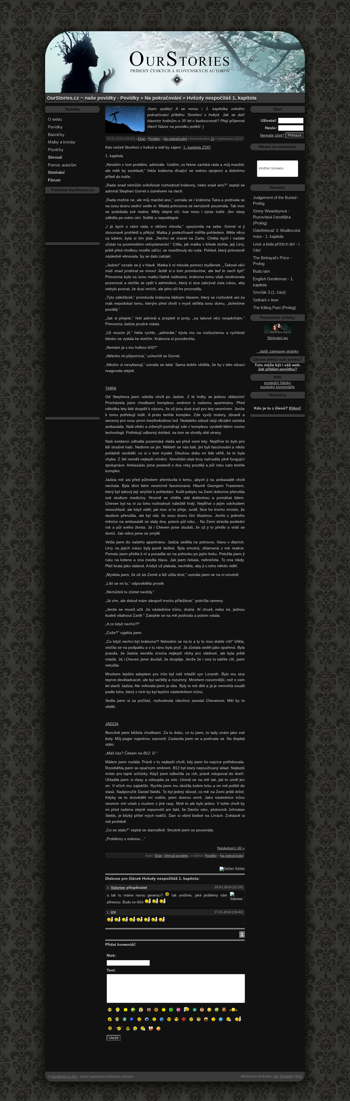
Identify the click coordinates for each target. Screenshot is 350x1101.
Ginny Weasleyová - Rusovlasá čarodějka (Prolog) (272, 217)
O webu (55, 119)
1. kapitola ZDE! (197, 147)
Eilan (141, 138)
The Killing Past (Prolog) (274, 307)
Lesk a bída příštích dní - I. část (277, 247)
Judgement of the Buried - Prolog (276, 200)
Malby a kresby (61, 142)
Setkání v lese (265, 300)
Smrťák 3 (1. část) (269, 292)
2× (213, 138)
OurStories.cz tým (64, 1076)
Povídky (55, 127)
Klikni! (295, 408)
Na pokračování (175, 138)
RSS (298, 1076)
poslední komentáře (277, 387)
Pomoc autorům (62, 165)
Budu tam (261, 271)
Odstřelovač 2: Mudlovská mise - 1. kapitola (276, 233)
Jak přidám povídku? (277, 369)
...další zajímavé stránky (278, 351)
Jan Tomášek (283, 1076)
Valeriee (118, 888)
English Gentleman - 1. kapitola (273, 281)
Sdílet (239, 869)
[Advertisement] (175, 12)
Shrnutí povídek (176, 855)
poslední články (277, 383)
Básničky (56, 134)
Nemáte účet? (272, 135)
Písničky (55, 149)
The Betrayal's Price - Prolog (272, 260)
